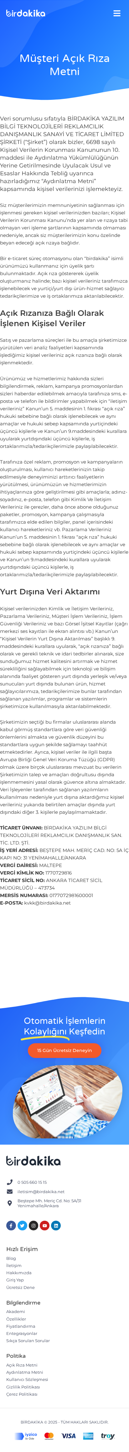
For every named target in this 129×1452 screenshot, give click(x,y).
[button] (117, 13)
